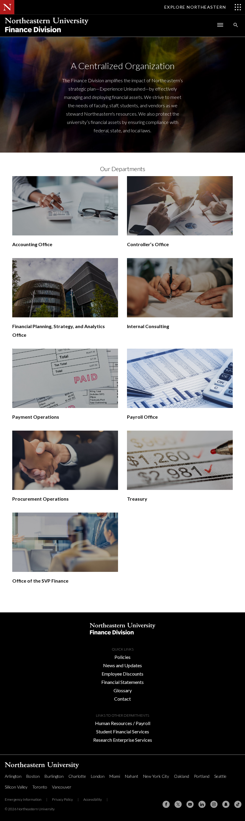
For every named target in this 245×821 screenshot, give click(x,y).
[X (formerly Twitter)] (178, 804)
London (98, 776)
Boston (33, 776)
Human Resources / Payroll (122, 723)
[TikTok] (237, 804)
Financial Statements (122, 682)
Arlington (13, 776)
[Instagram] (214, 804)
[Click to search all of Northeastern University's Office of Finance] (235, 25)
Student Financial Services (122, 731)
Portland (201, 776)
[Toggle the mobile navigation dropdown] (220, 25)
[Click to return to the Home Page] (46, 35)
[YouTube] (190, 804)
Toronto (39, 786)
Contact (122, 699)
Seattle (220, 776)
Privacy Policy (62, 799)
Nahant (131, 776)
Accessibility (92, 799)
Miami (114, 776)
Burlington (54, 776)
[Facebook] (166, 804)
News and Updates (122, 665)
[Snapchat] (225, 804)
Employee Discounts (122, 673)
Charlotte (77, 776)
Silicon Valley (16, 786)
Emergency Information (23, 799)
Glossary (123, 690)
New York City (156, 776)
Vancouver (61, 786)
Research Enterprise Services (122, 740)
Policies (122, 657)
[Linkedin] (202, 804)
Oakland (181, 776)
